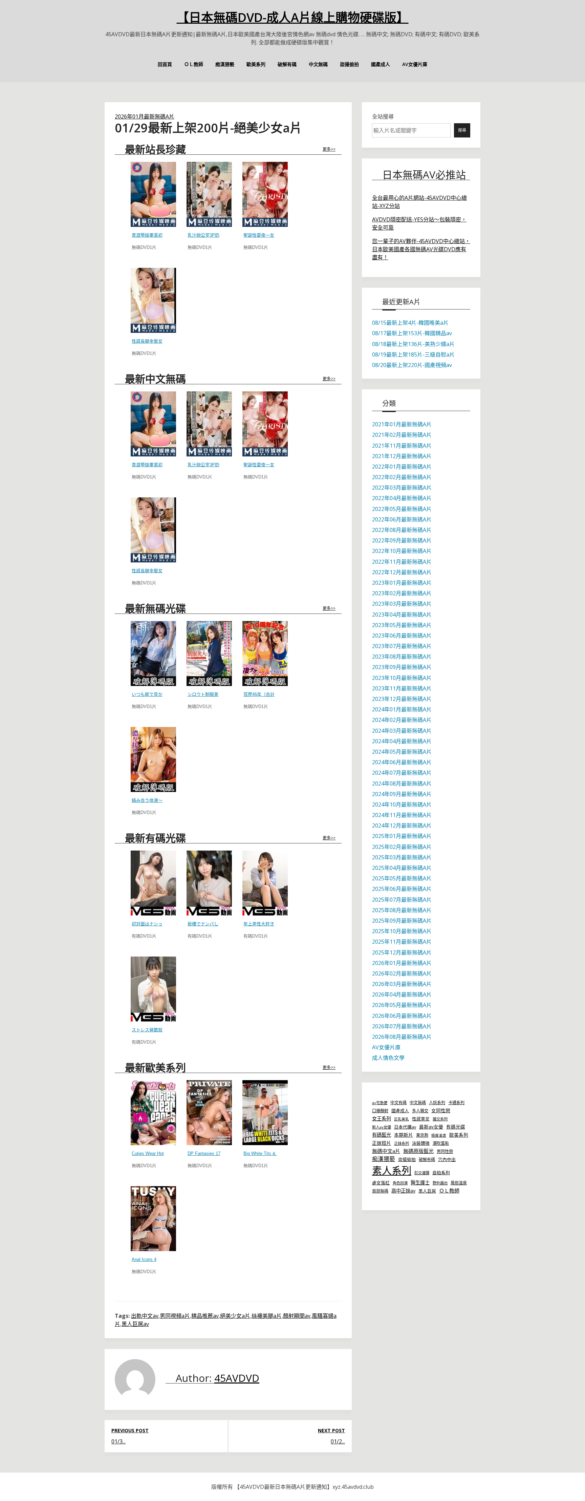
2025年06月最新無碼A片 (402, 889)
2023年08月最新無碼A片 (402, 656)
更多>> (329, 149)
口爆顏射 (380, 1111)
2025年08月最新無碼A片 (402, 910)
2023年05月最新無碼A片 (402, 625)
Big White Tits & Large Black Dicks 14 (281, 1153)
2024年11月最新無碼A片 (402, 815)
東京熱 (422, 1135)
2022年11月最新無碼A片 (402, 561)
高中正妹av (403, 1190)
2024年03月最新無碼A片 (402, 730)
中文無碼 (318, 64)
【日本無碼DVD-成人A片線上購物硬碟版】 (293, 17)
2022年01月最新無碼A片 (402, 466)
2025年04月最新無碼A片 (402, 868)
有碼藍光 (381, 1135)
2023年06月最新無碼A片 (402, 635)
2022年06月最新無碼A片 (402, 519)
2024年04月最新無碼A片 (402, 741)
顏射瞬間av (296, 1316)
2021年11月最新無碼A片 (402, 445)
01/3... (118, 1441)
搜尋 (462, 130)
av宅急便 (379, 1102)
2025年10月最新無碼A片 (402, 931)
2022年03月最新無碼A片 (402, 487)
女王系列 (381, 1118)
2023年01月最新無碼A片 (402, 582)
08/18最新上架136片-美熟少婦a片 (413, 344)
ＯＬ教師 (193, 64)
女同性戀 (440, 1110)
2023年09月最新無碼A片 (402, 667)
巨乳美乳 (401, 1119)
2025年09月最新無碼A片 (402, 920)
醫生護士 (420, 1182)
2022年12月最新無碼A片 (402, 572)
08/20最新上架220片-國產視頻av (412, 365)
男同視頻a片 (175, 1316)
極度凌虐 (438, 1135)
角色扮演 (400, 1182)
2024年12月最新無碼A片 (402, 825)
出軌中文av (144, 1316)
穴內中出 (447, 1159)
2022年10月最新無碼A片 (402, 551)
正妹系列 (401, 1143)
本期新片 (403, 1135)
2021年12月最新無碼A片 (402, 456)
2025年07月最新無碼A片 (402, 899)
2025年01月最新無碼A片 (402, 836)
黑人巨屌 (427, 1191)
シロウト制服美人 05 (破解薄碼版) (221, 694)
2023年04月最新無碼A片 (402, 614)
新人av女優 (381, 1127)
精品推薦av (205, 1316)
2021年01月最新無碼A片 (402, 424)
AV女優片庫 (414, 64)
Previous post (130, 1430)
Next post (331, 1430)
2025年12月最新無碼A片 (402, 952)
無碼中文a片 (386, 1151)
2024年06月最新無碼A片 (402, 762)
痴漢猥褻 (224, 64)
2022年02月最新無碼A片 (402, 477)
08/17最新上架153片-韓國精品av (412, 333)
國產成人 (380, 64)
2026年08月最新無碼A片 (402, 1037)
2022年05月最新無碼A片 (402, 509)
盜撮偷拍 (349, 64)
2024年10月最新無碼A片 (402, 804)
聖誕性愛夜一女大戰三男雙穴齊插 (276, 235)
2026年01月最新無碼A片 (144, 116)
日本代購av (405, 1127)
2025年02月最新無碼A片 (402, 847)
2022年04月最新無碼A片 (402, 498)
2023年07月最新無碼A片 (402, 646)
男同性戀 (445, 1151)
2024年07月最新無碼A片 (402, 772)
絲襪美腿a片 (267, 1316)
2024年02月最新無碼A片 (402, 720)
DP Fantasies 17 (204, 1153)
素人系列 (391, 1170)
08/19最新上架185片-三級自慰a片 (413, 354)
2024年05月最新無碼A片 (402, 751)
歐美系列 (255, 64)
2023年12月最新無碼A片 (402, 699)
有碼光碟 (455, 1126)
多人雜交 (420, 1111)
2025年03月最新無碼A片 (402, 857)
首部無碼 (380, 1191)
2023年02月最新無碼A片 (402, 593)
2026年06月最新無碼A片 (402, 1016)
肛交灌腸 (421, 1172)
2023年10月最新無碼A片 (402, 678)
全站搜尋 (383, 116)
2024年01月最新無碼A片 (402, 709)
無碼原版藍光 (418, 1151)
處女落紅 (381, 1183)
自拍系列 (441, 1173)
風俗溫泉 (459, 1183)
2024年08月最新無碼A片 (402, 783)
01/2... (338, 1441)
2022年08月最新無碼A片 (402, 530)
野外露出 (440, 1182)
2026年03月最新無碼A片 (402, 984)
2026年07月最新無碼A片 (402, 1026)
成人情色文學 (388, 1058)
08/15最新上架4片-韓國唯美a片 (410, 322)
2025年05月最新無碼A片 (402, 878)
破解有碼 (287, 64)
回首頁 (165, 64)
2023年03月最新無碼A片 (402, 603)
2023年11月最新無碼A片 (402, 688)
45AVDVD (236, 1378)
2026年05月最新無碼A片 (402, 1005)
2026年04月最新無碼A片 (402, 994)
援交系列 (440, 1118)
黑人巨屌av (135, 1324)
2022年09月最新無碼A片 (402, 540)
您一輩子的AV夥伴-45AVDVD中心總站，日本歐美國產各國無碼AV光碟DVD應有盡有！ (421, 249)
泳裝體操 (421, 1143)
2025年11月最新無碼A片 (402, 941)
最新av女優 (431, 1126)
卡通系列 (456, 1103)
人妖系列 (437, 1103)
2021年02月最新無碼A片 (402, 434)
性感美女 (421, 1119)
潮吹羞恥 (441, 1143)
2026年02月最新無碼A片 (402, 973)
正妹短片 (381, 1143)
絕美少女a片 (235, 1316)
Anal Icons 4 (144, 1259)
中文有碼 (398, 1103)
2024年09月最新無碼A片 (402, 794)
